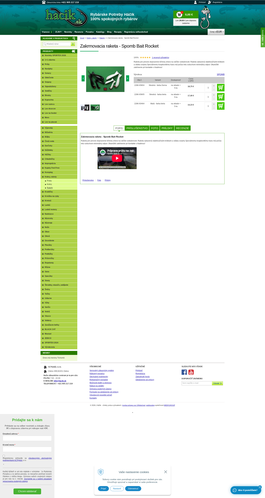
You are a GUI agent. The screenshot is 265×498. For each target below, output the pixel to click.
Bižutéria (49, 132)
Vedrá (47, 312)
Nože (47, 227)
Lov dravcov (50, 109)
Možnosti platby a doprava (100, 383)
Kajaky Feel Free (52, 168)
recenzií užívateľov (160, 57)
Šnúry (47, 289)
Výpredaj (49, 128)
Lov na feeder (51, 113)
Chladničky (50, 159)
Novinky (68, 32)
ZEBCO (48, 338)
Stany (47, 280)
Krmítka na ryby (52, 196)
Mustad (48, 334)
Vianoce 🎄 (47, 32)
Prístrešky (49, 258)
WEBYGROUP (169, 405)
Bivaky (48, 95)
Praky (49, 181)
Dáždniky (49, 150)
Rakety (102, 38)
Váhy (47, 303)
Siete (47, 272)
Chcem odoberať (27, 491)
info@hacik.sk (60, 381)
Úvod (82, 38)
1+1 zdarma (50, 60)
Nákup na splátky (97, 386)
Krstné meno (8, 445)
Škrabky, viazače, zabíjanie (56, 285)
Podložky (49, 254)
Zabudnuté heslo (143, 377)
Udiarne (48, 298)
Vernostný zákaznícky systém (102, 370)
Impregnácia (50, 163)
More (47, 117)
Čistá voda (49, 141)
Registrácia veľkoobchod (136, 32)
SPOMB (221, 74)
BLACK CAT (50, 329)
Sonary (48, 73)
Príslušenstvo (137, 128)
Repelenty (49, 263)
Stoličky (48, 91)
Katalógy (100, 32)
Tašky (47, 294)
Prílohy (167, 128)
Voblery (48, 320)
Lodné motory (51, 209)
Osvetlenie (49, 241)
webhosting (150, 405)
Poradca (90, 32)
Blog (109, 32)
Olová (47, 236)
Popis (119, 128)
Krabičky (49, 192)
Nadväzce (49, 214)
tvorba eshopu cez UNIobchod (133, 405)
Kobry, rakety (92, 38)
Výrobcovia (50, 347)
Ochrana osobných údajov (100, 389)
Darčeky (48, 146)
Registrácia (217, 2)
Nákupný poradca (97, 374)
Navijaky (48, 69)
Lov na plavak (51, 122)
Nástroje (48, 223)
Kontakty (93, 398)
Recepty (118, 32)
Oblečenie (49, 78)
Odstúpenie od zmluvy (145, 380)
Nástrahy (49, 218)
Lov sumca (49, 104)
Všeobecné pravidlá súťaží (101, 395)
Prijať (103, 488)
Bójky (47, 137)
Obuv (47, 232)
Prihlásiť (202, 2)
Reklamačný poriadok (99, 380)
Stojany (48, 82)
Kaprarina (49, 100)
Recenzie (182, 128)
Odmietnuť (133, 488)
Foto (154, 128)
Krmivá (48, 201)
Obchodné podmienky (99, 377)
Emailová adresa (10, 434)
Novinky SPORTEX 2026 (55, 55)
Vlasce (48, 316)
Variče (47, 307)
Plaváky (48, 245)
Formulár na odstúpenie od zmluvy (104, 392)
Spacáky (48, 276)
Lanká (47, 205)
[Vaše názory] (263, 37)
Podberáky (49, 249)
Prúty (47, 64)
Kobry (49, 184)
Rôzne (47, 267)
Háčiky (48, 155)
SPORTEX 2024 (51, 343)
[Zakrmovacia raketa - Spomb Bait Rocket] (105, 79)
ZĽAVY (58, 32)
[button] (260, 487)
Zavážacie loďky (52, 325)
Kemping (49, 172)
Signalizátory (50, 86)
